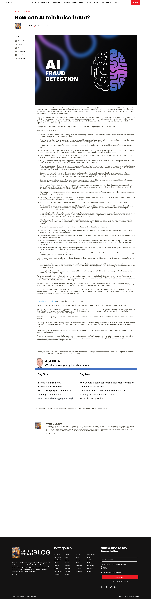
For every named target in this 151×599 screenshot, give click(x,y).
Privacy (125, 581)
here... (102, 430)
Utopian (137, 596)
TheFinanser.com (105, 426)
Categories (10, 2)
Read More (15, 575)
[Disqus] (86, 456)
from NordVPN (46, 301)
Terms (118, 581)
